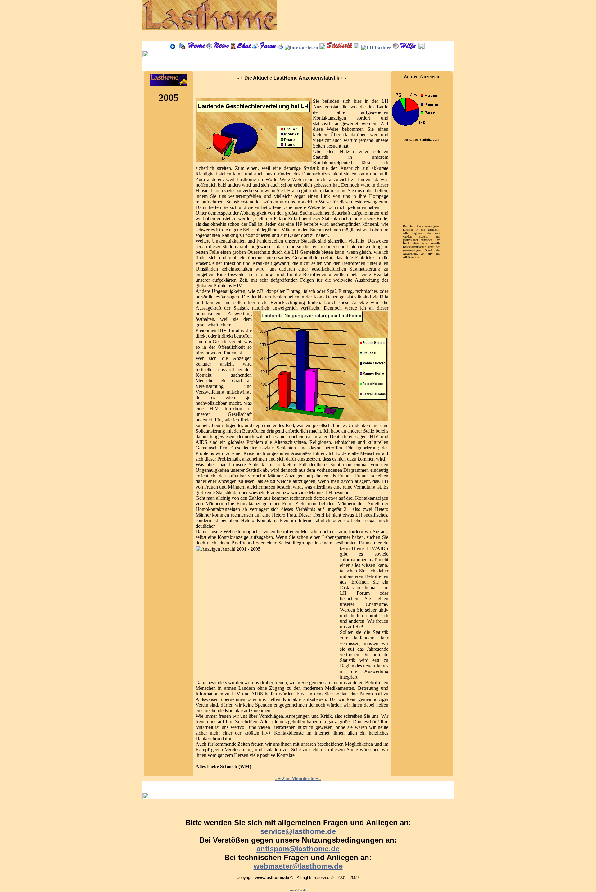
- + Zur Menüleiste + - (298, 778)
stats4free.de (298, 890)
